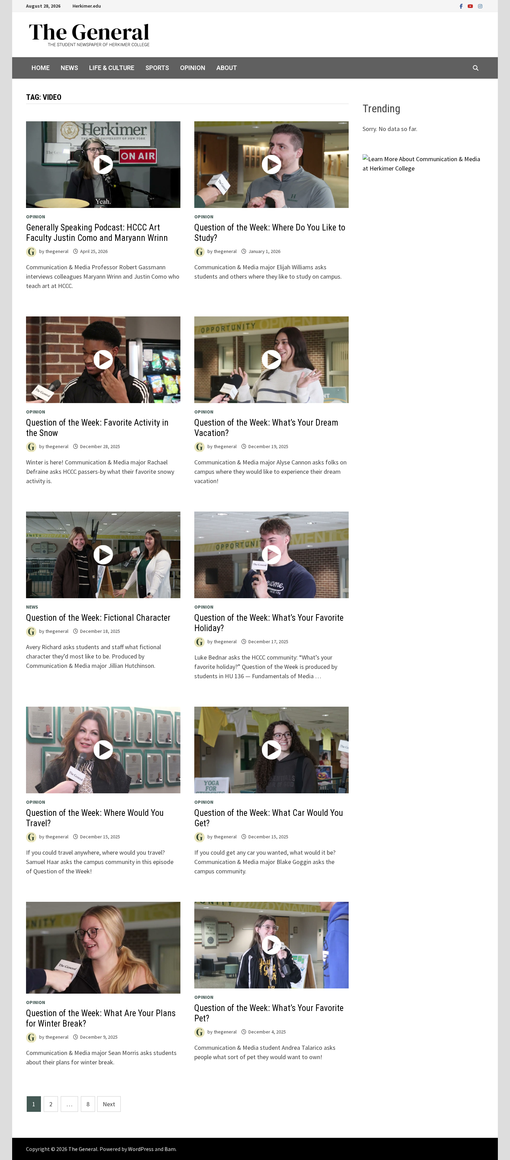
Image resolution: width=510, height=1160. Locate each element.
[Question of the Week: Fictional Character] (103, 555)
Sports (157, 67)
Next (109, 1104)
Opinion (192, 67)
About (226, 67)
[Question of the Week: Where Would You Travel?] (103, 750)
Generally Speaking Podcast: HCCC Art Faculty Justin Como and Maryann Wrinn (97, 233)
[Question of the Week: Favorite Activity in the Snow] (103, 359)
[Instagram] (480, 6)
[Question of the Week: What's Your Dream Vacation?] (271, 359)
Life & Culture (111, 67)
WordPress (141, 1148)
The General (82, 1148)
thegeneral (56, 251)
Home (41, 67)
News (69, 67)
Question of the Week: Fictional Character (98, 618)
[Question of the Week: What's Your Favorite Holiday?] (271, 555)
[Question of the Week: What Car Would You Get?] (271, 750)
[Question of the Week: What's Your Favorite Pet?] (271, 945)
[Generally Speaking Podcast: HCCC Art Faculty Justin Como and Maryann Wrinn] (103, 164)
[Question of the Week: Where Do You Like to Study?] (271, 164)
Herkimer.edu (87, 6)
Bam (170, 1148)
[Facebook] (462, 6)
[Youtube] (471, 6)
